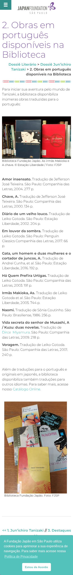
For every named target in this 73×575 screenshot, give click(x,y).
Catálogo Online (26, 389)
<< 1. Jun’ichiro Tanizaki (23, 530)
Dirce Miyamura (16, 332)
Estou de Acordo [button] (36, 567)
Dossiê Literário (22, 64)
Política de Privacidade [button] (21, 556)
